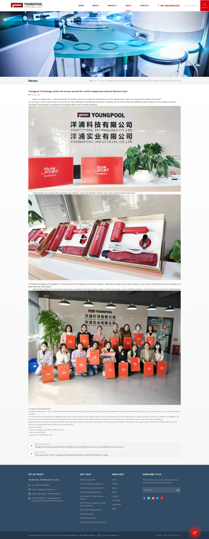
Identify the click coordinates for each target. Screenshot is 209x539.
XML (165, 535)
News (128, 6)
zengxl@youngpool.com (46, 489)
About (95, 6)
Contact (144, 6)
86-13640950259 (170, 5)
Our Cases (116, 500)
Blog (114, 509)
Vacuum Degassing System (90, 492)
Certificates (116, 505)
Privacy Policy (174, 535)
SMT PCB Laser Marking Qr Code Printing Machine (92, 504)
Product (112, 6)
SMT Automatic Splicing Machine (92, 488)
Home (81, 6)
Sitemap (158, 535)
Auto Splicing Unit (87, 514)
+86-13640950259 (54, 494)
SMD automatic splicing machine (93, 522)
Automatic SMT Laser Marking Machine (91, 497)
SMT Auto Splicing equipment (91, 484)
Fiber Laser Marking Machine (91, 510)
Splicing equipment (87, 480)
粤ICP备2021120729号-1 (87, 535)
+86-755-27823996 (42, 485)
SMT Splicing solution (88, 518)
